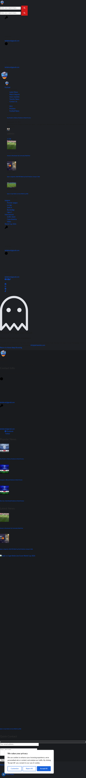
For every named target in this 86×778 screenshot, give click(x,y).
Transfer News (14, 99)
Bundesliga (10, 210)
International (9, 214)
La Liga (9, 205)
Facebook (9, 431)
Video (9, 222)
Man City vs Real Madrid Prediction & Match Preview (12, 501)
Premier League (12, 203)
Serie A (9, 207)
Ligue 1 (9, 212)
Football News (14, 111)
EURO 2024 (11, 217)
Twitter (7, 434)
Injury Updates (14, 97)
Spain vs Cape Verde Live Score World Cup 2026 (17, 193)
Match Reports (14, 94)
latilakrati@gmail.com (12, 41)
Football (7, 87)
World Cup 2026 (10, 224)
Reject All (29, 768)
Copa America (12, 219)
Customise (15, 768)
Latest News (13, 92)
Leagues (7, 200)
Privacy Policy (9, 774)
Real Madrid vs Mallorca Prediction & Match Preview (19, 117)
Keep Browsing (17, 347)
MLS (11, 106)
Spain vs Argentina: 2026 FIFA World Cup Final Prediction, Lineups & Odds (23, 176)
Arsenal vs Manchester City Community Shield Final (18, 155)
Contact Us (13, 101)
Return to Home (6, 347)
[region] (29, 762)
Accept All (43, 768)
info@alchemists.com (38, 345)
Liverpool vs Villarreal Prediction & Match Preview (11, 480)
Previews (12, 109)
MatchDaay (4, 765)
